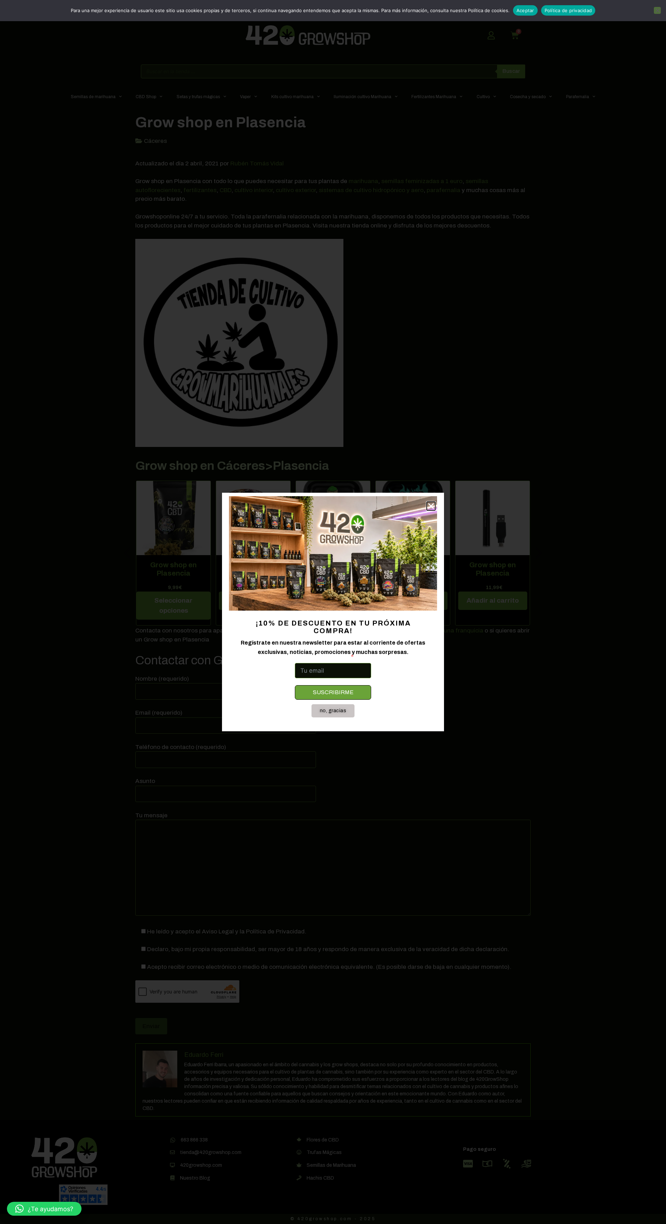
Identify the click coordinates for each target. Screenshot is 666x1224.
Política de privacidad (568, 10)
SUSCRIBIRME (333, 692)
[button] (44, 1209)
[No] (657, 10)
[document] (333, 612)
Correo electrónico (321, 656)
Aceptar (525, 10)
